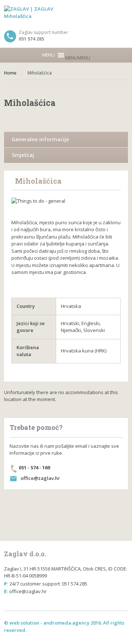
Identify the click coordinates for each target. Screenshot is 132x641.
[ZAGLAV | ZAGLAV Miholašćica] (66, 14)
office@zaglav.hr (40, 478)
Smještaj (23, 155)
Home (10, 73)
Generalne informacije (40, 139)
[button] (77, 58)
